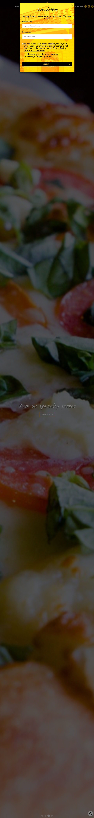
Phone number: (26, 32)
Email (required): (27, 21)
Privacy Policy (59, 48)
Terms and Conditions (34, 50)
